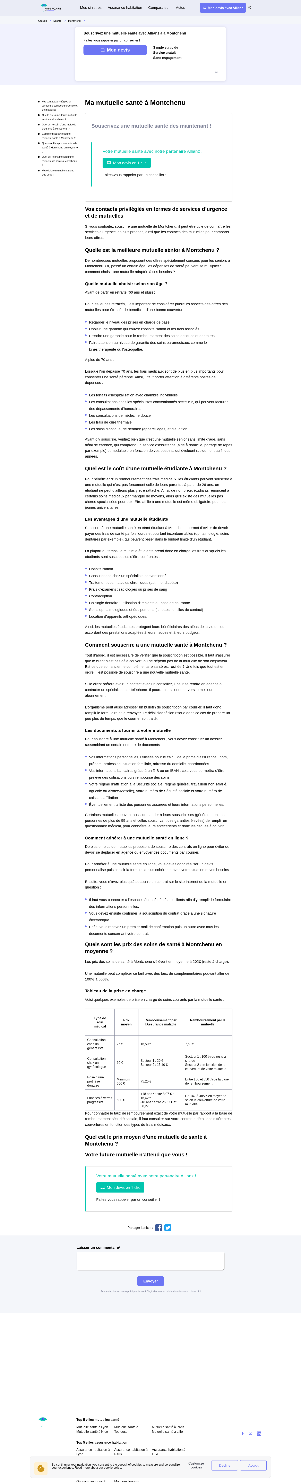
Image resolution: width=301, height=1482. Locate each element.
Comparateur (159, 7)
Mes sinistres (91, 7)
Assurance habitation (125, 7)
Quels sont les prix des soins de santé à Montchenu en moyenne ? (60, 147)
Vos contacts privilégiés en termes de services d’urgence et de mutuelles (59, 105)
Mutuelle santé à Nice (92, 1431)
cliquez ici (195, 1291)
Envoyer (150, 1281)
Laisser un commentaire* (98, 1248)
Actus (180, 7)
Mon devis (118, 50)
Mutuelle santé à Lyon (92, 1427)
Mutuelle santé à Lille (167, 1431)
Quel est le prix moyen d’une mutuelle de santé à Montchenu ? (59, 161)
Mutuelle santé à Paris (168, 1427)
